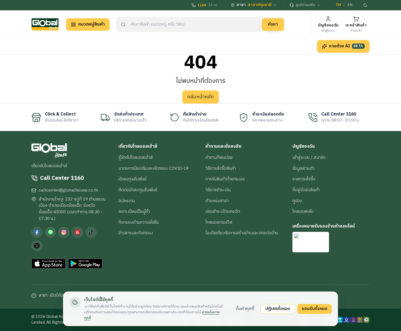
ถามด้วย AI (346, 46)
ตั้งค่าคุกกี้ (245, 308)
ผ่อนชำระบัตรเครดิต (222, 211)
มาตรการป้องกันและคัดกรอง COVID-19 (153, 168)
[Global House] (45, 24)
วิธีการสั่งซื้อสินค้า (220, 168)
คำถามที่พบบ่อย (218, 157)
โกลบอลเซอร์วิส (218, 222)
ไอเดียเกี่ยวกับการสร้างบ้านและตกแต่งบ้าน (241, 232)
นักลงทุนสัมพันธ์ (132, 179)
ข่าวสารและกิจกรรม (135, 232)
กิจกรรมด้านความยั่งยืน (138, 222)
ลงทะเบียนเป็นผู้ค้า (134, 211)
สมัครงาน (126, 200)
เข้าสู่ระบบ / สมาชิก (308, 157)
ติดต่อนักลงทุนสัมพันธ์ (137, 189)
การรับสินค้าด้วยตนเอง (225, 179)
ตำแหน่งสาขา (217, 200)
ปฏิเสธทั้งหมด (277, 308)
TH (338, 5)
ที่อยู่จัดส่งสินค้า (306, 189)
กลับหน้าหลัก (200, 97)
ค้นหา (273, 24)
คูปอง (297, 200)
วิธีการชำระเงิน (218, 189)
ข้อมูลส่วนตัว (303, 168)
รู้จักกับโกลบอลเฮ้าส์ (135, 157)
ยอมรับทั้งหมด (314, 308)
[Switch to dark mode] (365, 5)
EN (350, 5)
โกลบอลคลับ (302, 211)
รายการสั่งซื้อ (303, 179)
